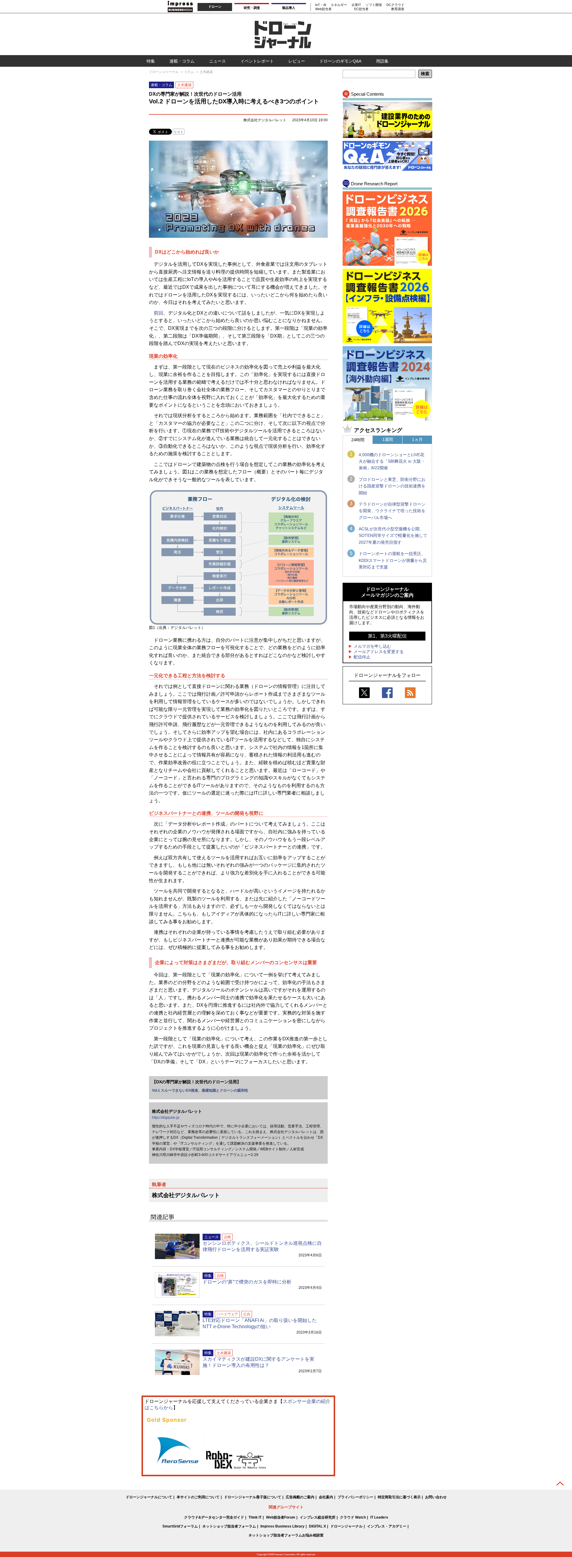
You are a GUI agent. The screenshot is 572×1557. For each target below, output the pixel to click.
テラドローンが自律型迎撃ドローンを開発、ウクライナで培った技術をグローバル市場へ (392, 511)
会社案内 (326, 1497)
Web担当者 (323, 9)
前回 (158, 313)
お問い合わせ (436, 1497)
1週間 (387, 439)
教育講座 (397, 9)
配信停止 (362, 657)
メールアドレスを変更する (379, 651)
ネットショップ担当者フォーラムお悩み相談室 (286, 1535)
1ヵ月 (417, 439)
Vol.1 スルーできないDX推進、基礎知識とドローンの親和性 (200, 1090)
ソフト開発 (374, 5)
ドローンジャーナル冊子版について (252, 1497)
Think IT (255, 1517)
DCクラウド (395, 5)
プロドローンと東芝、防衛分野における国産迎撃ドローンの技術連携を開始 (392, 486)
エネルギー (339, 5)
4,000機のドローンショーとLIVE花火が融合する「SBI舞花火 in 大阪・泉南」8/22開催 (392, 461)
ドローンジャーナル (346, 1526)
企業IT (356, 5)
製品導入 (288, 8)
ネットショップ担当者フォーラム (229, 1526)
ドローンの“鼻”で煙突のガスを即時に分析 (247, 1281)
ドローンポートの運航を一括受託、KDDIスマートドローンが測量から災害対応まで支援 (393, 560)
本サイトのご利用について (198, 1497)
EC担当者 (361, 9)
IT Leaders (379, 1517)
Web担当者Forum (280, 1517)
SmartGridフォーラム (180, 1526)
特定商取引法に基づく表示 (399, 1497)
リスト (179, 132)
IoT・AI (320, 5)
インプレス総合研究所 (317, 1517)
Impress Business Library (282, 1526)
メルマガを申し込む (372, 646)
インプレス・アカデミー (386, 1526)
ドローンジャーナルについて (149, 1497)
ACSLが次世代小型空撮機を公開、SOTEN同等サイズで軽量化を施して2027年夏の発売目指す (393, 535)
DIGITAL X (317, 1526)
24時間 (357, 439)
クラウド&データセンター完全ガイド (214, 1517)
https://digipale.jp (165, 1117)
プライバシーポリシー (355, 1497)
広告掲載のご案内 (300, 1497)
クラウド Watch (353, 1517)
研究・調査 (252, 8)
